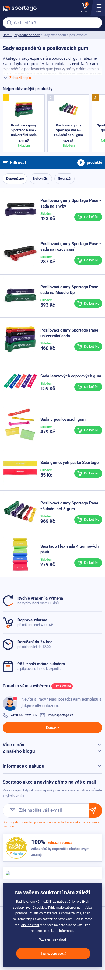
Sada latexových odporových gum (70, 376)
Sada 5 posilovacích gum (63, 419)
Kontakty (52, 728)
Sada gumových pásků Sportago (69, 462)
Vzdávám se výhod (52, 939)
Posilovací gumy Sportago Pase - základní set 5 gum (68, 130)
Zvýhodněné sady (27, 35)
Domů (7, 35)
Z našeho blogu (19, 751)
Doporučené (15, 178)
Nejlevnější (40, 178)
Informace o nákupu (23, 766)
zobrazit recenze (60, 843)
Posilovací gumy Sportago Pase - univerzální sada (24, 130)
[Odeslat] (95, 810)
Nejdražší (64, 178)
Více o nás (13, 744)
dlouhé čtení (30, 925)
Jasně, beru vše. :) (53, 953)
